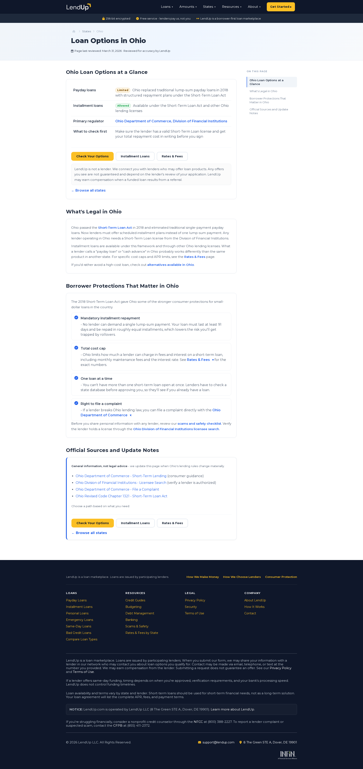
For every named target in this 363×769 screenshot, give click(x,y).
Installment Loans (135, 156)
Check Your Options (92, 156)
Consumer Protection (281, 576)
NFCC (198, 722)
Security (191, 607)
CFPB (117, 725)
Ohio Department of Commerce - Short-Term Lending (121, 476)
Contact (250, 613)
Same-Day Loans (78, 626)
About (253, 7)
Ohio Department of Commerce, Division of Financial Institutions (171, 121)
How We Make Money (203, 576)
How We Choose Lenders (242, 576)
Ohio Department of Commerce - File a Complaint (117, 489)
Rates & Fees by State (141, 633)
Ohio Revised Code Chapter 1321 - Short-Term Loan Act (121, 496)
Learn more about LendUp (232, 709)
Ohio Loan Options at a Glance (267, 82)
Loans (165, 7)
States (208, 7)
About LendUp (255, 600)
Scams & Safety (137, 626)
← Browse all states (88, 190)
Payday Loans (76, 600)
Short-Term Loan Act (115, 228)
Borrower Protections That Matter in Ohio (268, 100)
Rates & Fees (172, 156)
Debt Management (139, 613)
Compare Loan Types (81, 639)
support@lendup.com (218, 742)
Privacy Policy (195, 600)
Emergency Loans (79, 620)
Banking (131, 620)
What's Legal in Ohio (263, 91)
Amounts (186, 7)
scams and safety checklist (199, 424)
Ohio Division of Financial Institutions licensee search (176, 429)
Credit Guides (135, 600)
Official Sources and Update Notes (269, 111)
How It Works (254, 607)
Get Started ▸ (281, 6)
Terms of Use (194, 613)
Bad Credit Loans (78, 633)
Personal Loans (77, 613)
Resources (230, 7)
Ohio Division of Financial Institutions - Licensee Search (121, 483)
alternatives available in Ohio (170, 265)
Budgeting (133, 607)
